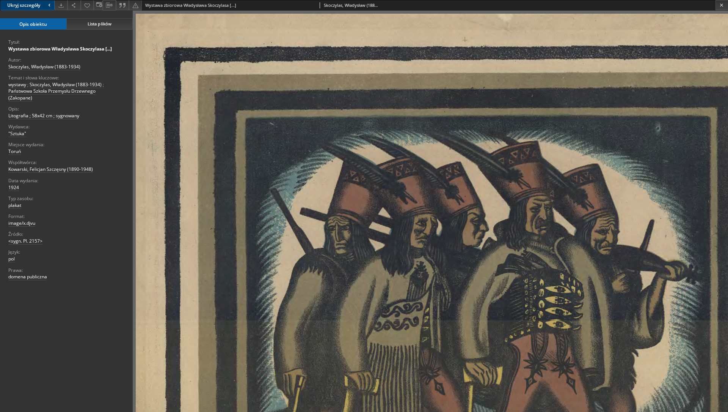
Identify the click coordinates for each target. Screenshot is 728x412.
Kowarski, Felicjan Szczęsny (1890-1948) (50, 169)
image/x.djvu (21, 223)
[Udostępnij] (73, 5)
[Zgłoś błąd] (135, 5)
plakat (14, 205)
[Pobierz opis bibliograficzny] (109, 5)
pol (11, 259)
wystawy (17, 84)
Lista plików (99, 24)
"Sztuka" (17, 133)
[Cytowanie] (122, 5)
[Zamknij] (721, 5)
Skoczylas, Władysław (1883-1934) (44, 66)
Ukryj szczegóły (23, 5)
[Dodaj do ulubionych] (87, 5)
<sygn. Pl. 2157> (25, 241)
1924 (13, 187)
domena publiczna (27, 276)
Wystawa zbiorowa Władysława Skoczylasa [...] (60, 49)
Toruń (14, 151)
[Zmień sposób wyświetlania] (98, 5)
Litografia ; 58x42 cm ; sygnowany (43, 115)
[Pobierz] (61, 5)
